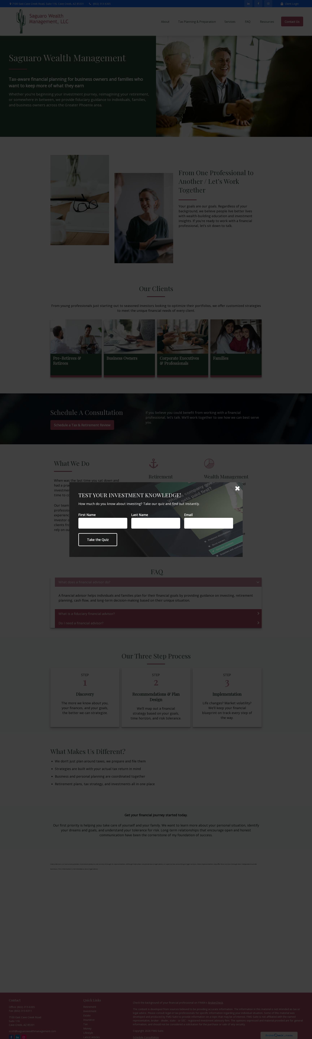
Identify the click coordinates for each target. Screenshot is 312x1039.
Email (188, 515)
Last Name (139, 515)
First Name (87, 515)
